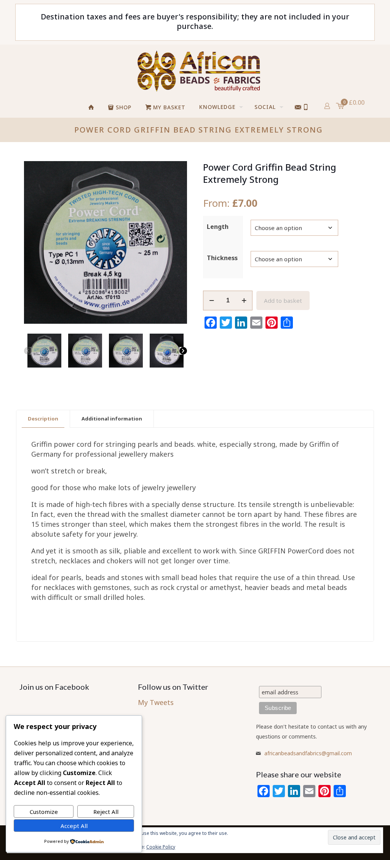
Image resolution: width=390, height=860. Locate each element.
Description (43, 418)
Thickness (222, 258)
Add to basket (283, 300)
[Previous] (28, 351)
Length (218, 226)
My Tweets (156, 702)
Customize (44, 811)
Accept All (74, 826)
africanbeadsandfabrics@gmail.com (308, 753)
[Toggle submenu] (275, 127)
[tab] (43, 418)
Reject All (105, 811)
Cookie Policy (160, 847)
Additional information (112, 418)
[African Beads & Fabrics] (198, 71)
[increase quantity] (244, 301)
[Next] (183, 351)
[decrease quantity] (211, 301)
